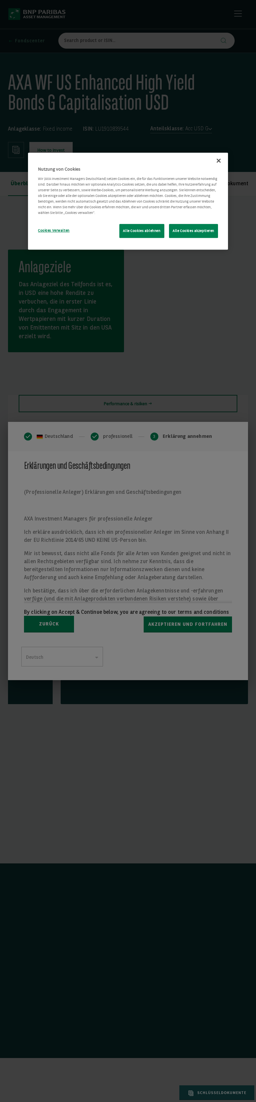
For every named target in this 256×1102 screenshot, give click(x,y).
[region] (128, 201)
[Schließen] (218, 160)
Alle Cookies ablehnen (141, 230)
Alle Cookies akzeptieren (193, 230)
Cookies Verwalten (54, 230)
